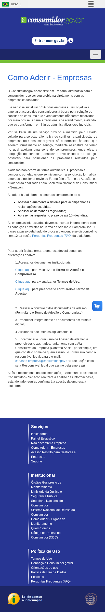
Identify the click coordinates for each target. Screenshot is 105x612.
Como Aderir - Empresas (48, 447)
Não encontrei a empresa (48, 443)
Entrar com (49, 41)
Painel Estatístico (43, 438)
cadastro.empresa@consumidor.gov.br (42, 361)
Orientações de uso (44, 568)
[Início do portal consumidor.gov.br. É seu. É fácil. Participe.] (52, 18)
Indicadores (39, 434)
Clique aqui (23, 270)
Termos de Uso (41, 558)
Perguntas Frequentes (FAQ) (52, 236)
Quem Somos (40, 528)
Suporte (36, 461)
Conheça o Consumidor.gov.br (52, 563)
